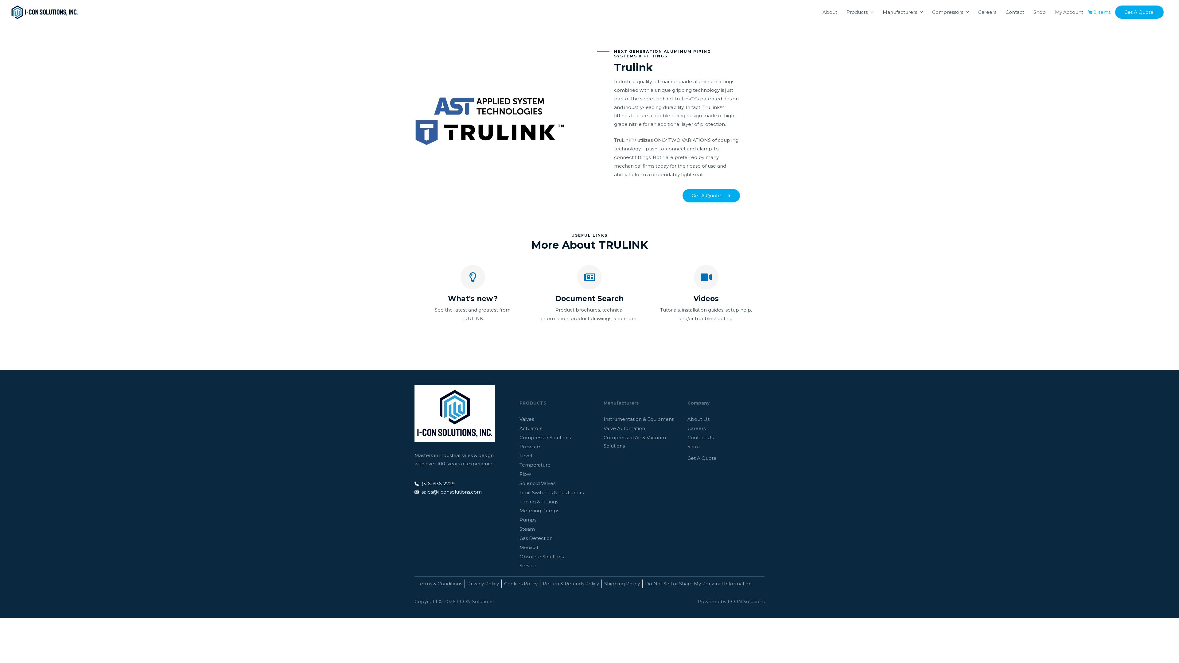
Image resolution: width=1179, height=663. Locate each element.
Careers (987, 12)
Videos (706, 298)
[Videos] (706, 277)
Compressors (947, 12)
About (830, 12)
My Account (1069, 12)
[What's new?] (473, 277)
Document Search (589, 298)
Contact (1015, 12)
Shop (1039, 12)
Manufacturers (900, 12)
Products (857, 12)
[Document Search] (589, 277)
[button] (1139, 12)
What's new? (473, 298)
